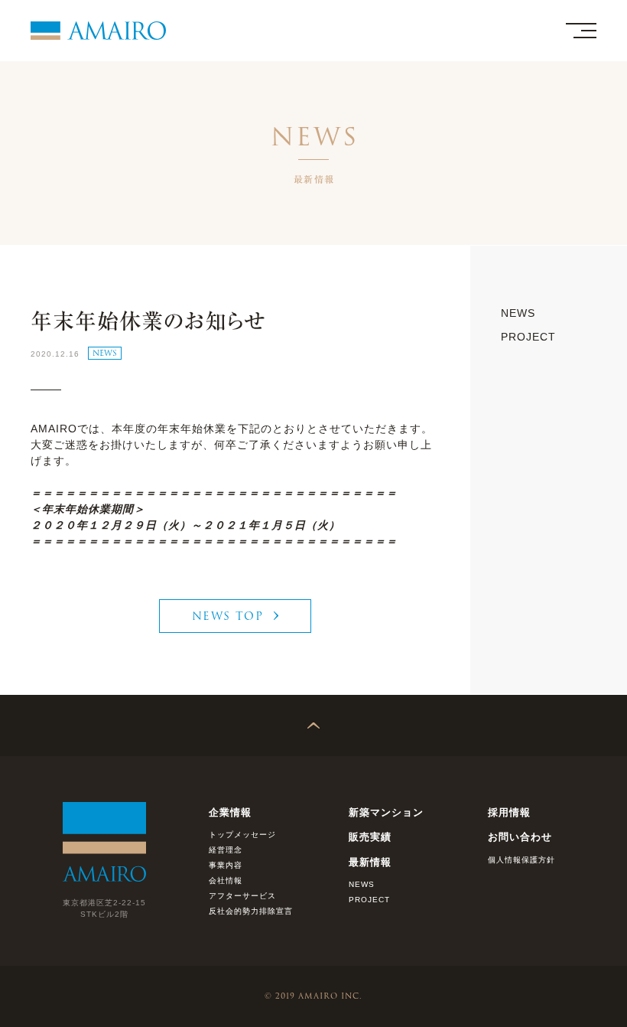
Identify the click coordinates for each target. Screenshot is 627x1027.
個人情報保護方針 (521, 860)
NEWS (105, 353)
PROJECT (528, 337)
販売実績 (370, 837)
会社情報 (225, 880)
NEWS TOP (227, 616)
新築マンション (386, 812)
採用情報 (509, 812)
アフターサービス (242, 896)
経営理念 (225, 850)
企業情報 (230, 812)
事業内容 (225, 865)
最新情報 (370, 862)
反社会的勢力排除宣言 (251, 911)
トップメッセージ (242, 834)
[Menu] (581, 30)
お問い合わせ (520, 837)
